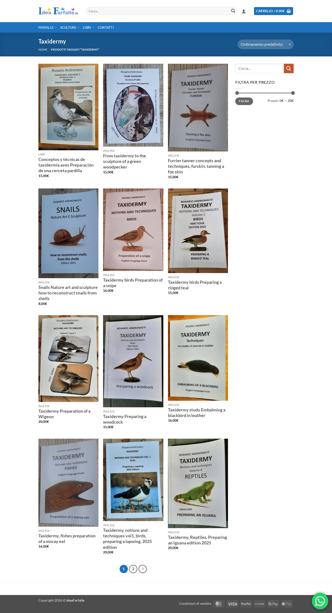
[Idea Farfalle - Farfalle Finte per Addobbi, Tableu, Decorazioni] (58, 11)
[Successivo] (143, 569)
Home (42, 49)
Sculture (68, 27)
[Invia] (233, 11)
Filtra (244, 101)
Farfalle (45, 27)
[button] (243, 11)
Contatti (106, 27)
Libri (87, 27)
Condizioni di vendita (195, 603)
